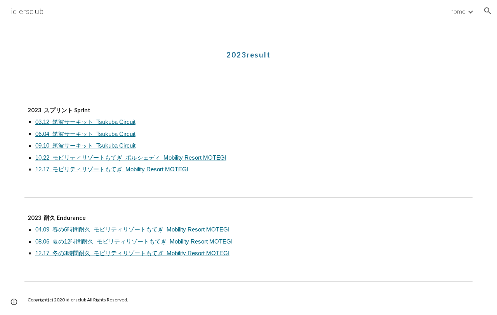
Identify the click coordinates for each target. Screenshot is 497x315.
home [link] (458, 11)
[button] (487, 11)
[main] (248, 48)
